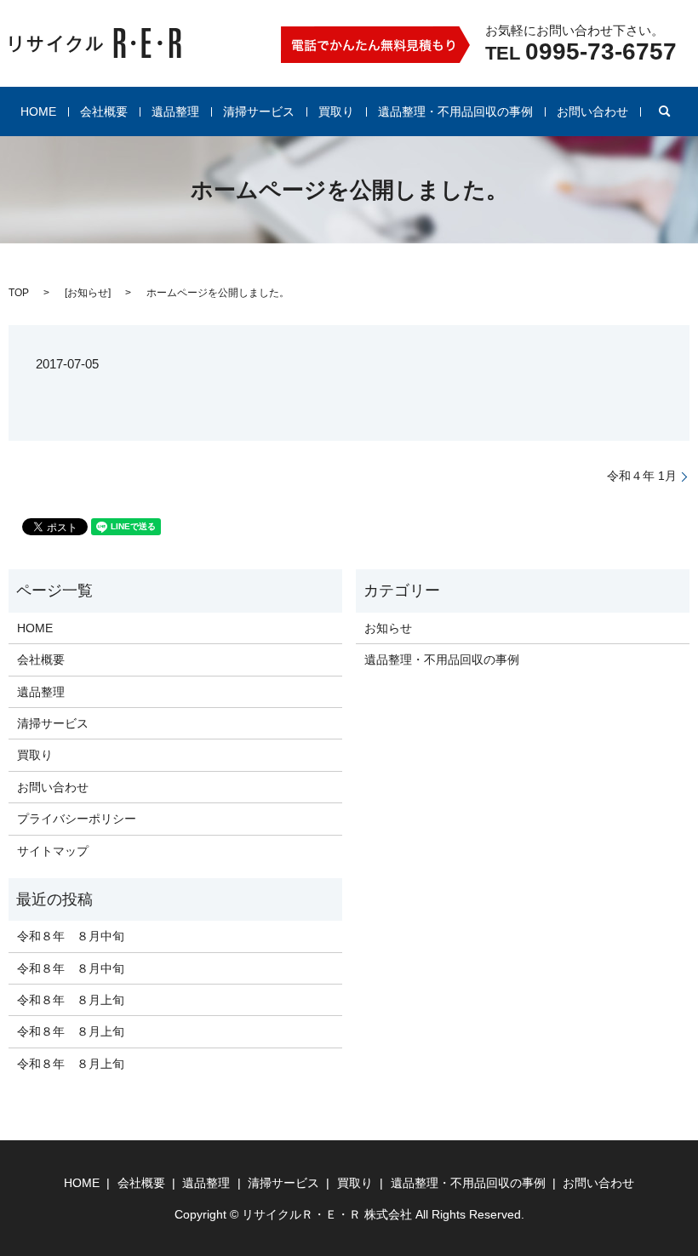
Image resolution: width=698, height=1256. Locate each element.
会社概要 (104, 111)
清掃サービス (259, 111)
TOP (19, 293)
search (665, 111)
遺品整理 (175, 111)
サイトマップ (53, 851)
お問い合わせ (592, 111)
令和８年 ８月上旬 (70, 1000)
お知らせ (87, 293)
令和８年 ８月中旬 (70, 936)
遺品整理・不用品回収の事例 (455, 111)
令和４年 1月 (642, 475)
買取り (336, 111)
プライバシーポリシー (76, 818)
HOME (38, 111)
